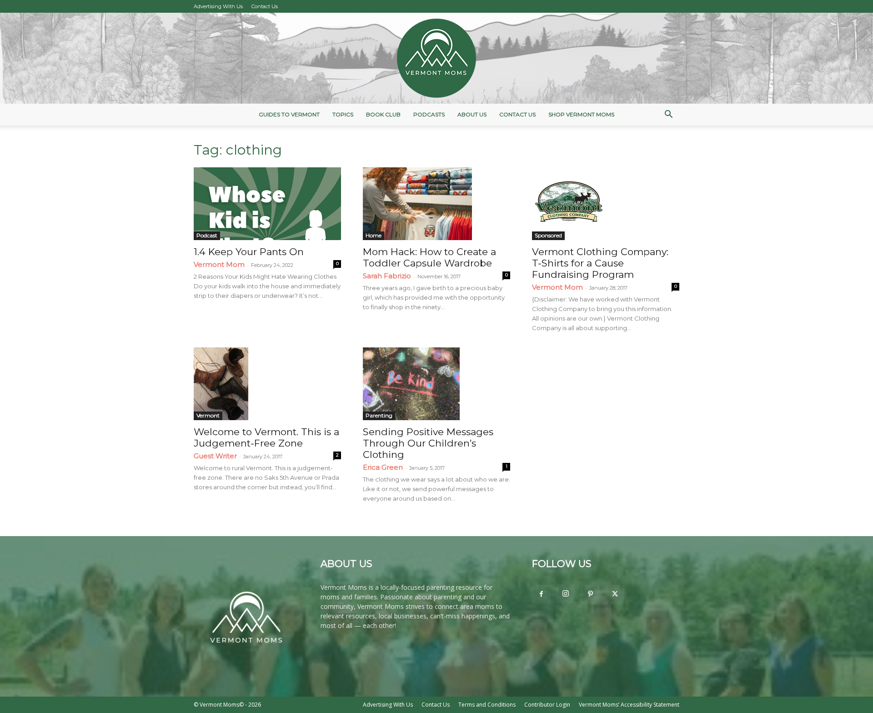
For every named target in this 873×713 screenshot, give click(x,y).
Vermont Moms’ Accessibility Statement (629, 704)
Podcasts (429, 114)
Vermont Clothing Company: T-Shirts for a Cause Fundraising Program (600, 263)
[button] (668, 115)
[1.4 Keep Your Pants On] (267, 203)
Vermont (208, 415)
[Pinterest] (590, 594)
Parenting (379, 415)
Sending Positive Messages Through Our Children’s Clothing (428, 443)
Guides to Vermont (289, 114)
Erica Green (383, 467)
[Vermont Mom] (436, 58)
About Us (472, 114)
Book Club (383, 114)
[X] (615, 594)
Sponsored (548, 235)
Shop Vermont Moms (581, 114)
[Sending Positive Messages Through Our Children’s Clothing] (436, 383)
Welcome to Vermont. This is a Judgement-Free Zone (266, 437)
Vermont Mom (219, 264)
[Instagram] (566, 594)
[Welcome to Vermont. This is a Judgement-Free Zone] (267, 383)
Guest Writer (215, 456)
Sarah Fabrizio (387, 275)
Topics (342, 114)
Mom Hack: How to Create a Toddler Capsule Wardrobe (429, 257)
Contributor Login (547, 704)
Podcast (206, 235)
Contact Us (264, 6)
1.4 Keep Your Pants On (249, 251)
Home (373, 235)
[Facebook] (541, 594)
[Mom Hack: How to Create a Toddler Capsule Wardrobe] (436, 203)
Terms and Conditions (487, 704)
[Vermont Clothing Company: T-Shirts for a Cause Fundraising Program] (605, 203)
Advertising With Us (218, 6)
